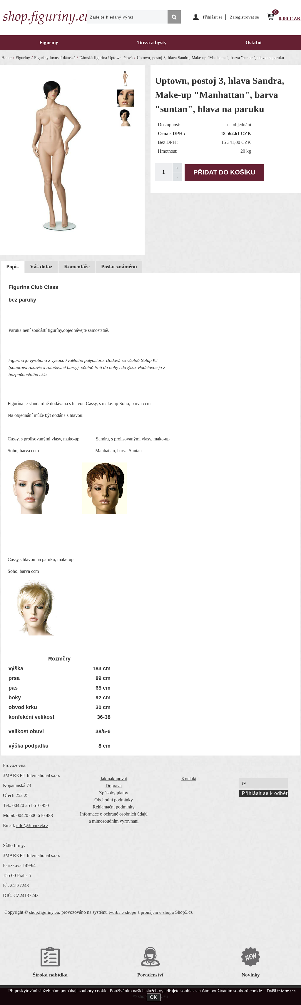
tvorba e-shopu (122, 912)
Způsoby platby (113, 792)
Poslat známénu (119, 266)
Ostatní (253, 42)
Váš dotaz (41, 266)
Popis (12, 266)
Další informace (281, 991)
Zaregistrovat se (244, 17)
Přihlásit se (213, 17)
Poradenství (150, 975)
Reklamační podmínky (114, 806)
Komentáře (77, 266)
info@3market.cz (32, 825)
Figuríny (48, 42)
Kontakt (188, 778)
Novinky (251, 975)
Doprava (114, 785)
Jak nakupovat (113, 778)
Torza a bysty (152, 42)
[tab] (12, 267)
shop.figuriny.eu (44, 912)
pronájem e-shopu (157, 912)
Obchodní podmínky (113, 799)
